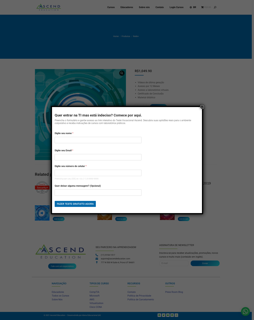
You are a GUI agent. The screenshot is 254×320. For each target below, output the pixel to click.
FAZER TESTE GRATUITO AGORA (75, 203)
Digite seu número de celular (71, 166)
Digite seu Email (64, 150)
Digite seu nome (64, 133)
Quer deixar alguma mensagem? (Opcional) (78, 185)
